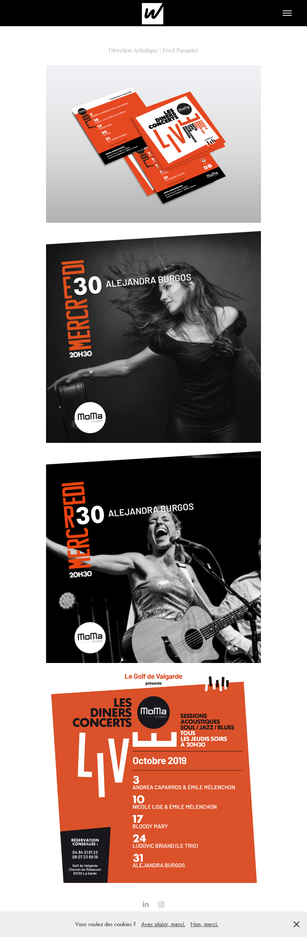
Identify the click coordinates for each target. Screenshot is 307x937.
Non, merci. (204, 924)
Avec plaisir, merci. (163, 924)
